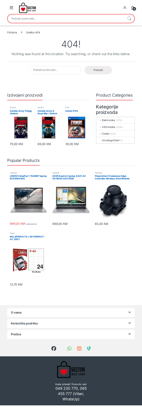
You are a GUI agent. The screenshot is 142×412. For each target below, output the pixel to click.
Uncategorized (110, 140)
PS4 (67, 107)
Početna (12, 32)
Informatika (108, 126)
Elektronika (108, 120)
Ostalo (105, 133)
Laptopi (13, 172)
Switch (13, 107)
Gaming (98, 172)
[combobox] (66, 18)
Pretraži (129, 18)
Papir (12, 233)
